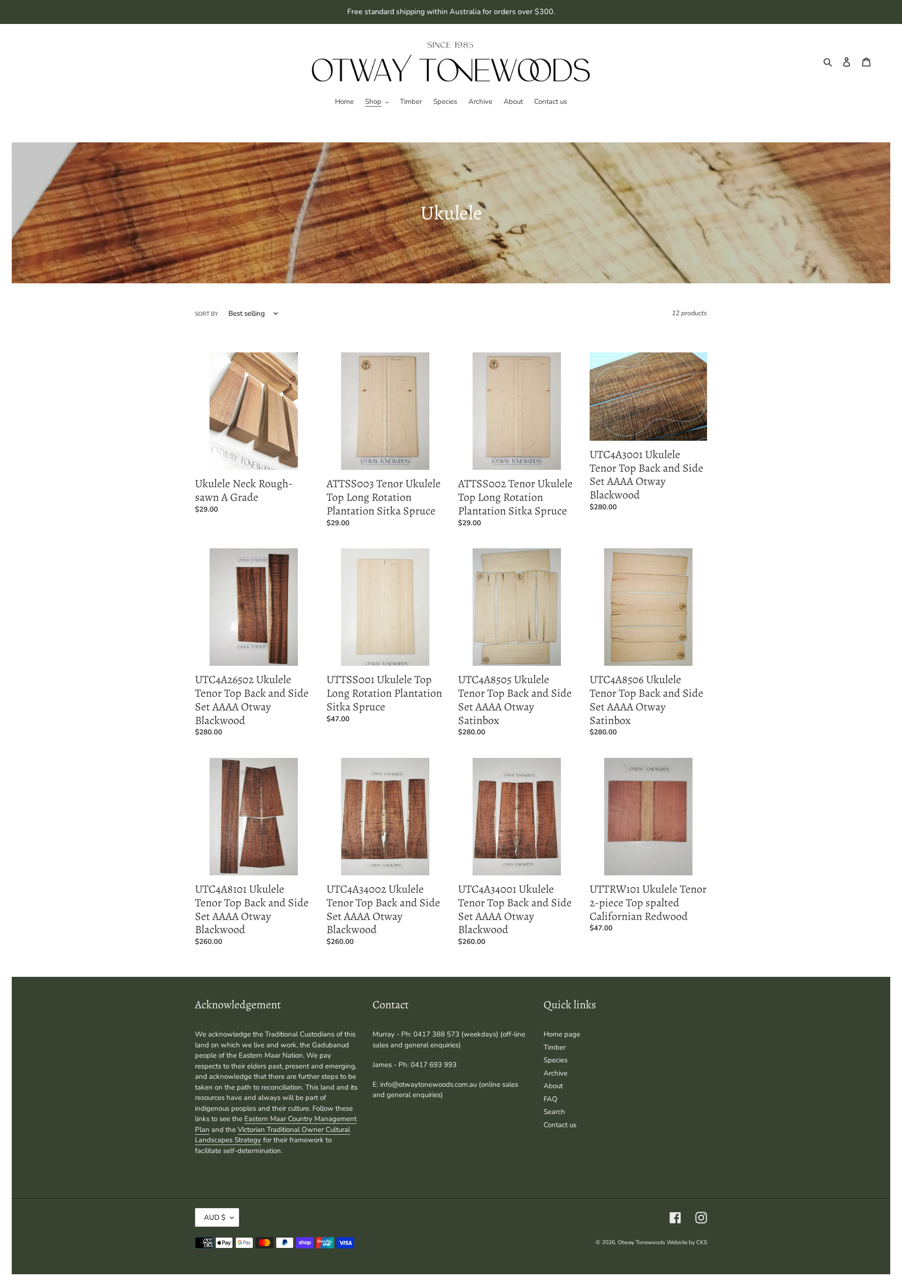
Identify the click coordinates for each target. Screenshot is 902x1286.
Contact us (560, 1125)
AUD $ (215, 1217)
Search (554, 1111)
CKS (701, 1242)
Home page (562, 1034)
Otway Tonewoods (642, 1242)
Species (556, 1060)
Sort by (206, 314)
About (553, 1086)
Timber (555, 1047)
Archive (556, 1073)
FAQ (551, 1099)
